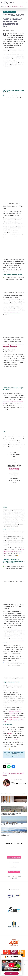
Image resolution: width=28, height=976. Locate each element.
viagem (5, 775)
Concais (15, 739)
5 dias (15, 719)
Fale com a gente (14, 862)
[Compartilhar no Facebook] (13, 766)
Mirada (21, 6)
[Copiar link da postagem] (4, 766)
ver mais (25, 792)
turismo (21, 773)
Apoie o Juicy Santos (14, 871)
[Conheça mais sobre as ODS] (14, 953)
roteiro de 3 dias (9, 719)
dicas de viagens (14, 773)
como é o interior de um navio (14, 312)
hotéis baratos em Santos (15, 711)
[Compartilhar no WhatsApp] (9, 766)
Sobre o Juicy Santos (14, 867)
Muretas (7, 6)
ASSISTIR (11, 973)
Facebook (10, 733)
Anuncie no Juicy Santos (14, 857)
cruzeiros (5, 773)
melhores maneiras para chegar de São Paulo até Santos (13, 551)
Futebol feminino (14, 6)
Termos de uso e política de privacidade (14, 877)
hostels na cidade (13, 713)
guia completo (14, 717)
